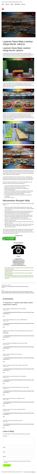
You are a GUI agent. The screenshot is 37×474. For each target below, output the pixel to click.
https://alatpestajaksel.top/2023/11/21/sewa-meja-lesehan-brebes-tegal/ (19, 275)
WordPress (33, 471)
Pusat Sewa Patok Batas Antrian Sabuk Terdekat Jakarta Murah (15, 365)
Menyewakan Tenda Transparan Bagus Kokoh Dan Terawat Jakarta (16, 387)
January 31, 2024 (6, 309)
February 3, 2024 (6, 344)
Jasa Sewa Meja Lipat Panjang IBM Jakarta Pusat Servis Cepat (15, 343)
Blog (7, 286)
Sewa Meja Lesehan (8, 292)
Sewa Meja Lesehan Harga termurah (18, 292)
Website (4, 456)
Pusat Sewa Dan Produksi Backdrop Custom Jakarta (12, 1)
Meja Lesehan (21, 291)
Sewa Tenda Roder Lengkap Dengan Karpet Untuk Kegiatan (14, 308)
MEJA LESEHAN (11, 286)
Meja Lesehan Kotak (25, 286)
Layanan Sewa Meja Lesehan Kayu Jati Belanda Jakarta (14, 398)
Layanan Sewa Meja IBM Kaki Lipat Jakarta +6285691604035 (15, 319)
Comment (5, 436)
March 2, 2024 (5, 421)
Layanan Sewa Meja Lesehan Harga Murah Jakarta (10, 291)
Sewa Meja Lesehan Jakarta (29, 292)
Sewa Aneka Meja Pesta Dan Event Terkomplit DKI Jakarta (14, 409)
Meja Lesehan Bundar (17, 286)
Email (4, 451)
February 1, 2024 (6, 333)
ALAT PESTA (4, 286)
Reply (4, 327)
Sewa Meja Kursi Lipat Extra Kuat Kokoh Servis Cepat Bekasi (14, 376)
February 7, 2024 (6, 399)
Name (4, 447)
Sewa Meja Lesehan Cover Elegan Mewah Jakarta (12, 420)
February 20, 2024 (6, 410)
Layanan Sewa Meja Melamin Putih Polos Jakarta (12, 354)
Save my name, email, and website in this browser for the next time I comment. (17, 462)
